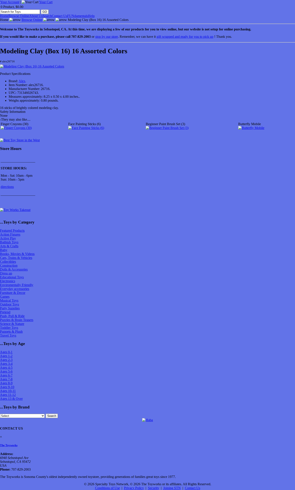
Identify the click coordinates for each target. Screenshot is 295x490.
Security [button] (153, 488)
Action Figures (10, 234)
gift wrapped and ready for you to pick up (185, 36)
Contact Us (59, 16)
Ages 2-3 (6, 360)
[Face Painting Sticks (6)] (86, 128)
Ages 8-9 (6, 383)
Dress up (6, 273)
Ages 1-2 (6, 356)
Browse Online (18, 16)
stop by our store (106, 36)
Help (91, 16)
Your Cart (45, 2)
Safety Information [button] (12, 111)
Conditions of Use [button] (107, 488)
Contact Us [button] (192, 488)
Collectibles (8, 261)
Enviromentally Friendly (16, 285)
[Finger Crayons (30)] (16, 128)
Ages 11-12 (8, 395)
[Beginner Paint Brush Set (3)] (167, 128)
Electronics (7, 281)
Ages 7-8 (6, 379)
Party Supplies (10, 308)
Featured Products (12, 230)
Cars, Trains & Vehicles (16, 258)
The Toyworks (8, 445)
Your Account (9, 2)
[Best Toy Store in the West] (20, 140)
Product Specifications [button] (15, 74)
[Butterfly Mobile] (251, 128)
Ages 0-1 (6, 352)
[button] (32, 66)
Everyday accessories (14, 289)
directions (7, 187)
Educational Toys (12, 277)
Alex (22, 81)
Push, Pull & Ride (12, 316)
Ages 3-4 (6, 364)
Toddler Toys (9, 327)
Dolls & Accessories (14, 269)
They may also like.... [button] (15, 119)
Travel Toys (8, 335)
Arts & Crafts (9, 246)
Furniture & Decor (12, 293)
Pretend (5, 312)
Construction (8, 265)
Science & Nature (12, 324)
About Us (36, 16)
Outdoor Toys (9, 304)
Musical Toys (9, 300)
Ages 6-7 (6, 375)
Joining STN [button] (172, 488)
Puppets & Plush (11, 331)
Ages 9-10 (7, 387)
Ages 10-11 (8, 391)
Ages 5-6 (6, 371)
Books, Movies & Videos (17, 254)
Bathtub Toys (9, 242)
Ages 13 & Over (11, 398)
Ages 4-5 (6, 367)
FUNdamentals (77, 16)
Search (47, 16)
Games (5, 296)
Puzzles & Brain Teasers (16, 320)
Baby (3, 250)
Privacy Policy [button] (134, 488)
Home (4, 16)
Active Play (8, 238)
